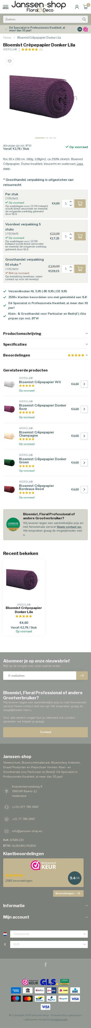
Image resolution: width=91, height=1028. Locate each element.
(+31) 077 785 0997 (25, 807)
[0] (85, 7)
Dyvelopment (59, 1019)
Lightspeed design (35, 1019)
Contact (45, 732)
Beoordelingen (64, 893)
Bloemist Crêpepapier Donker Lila (39, 38)
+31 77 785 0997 (23, 819)
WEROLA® (10, 49)
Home (7, 38)
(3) (41, 49)
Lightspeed (74, 1015)
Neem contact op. (69, 527)
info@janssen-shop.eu (27, 831)
